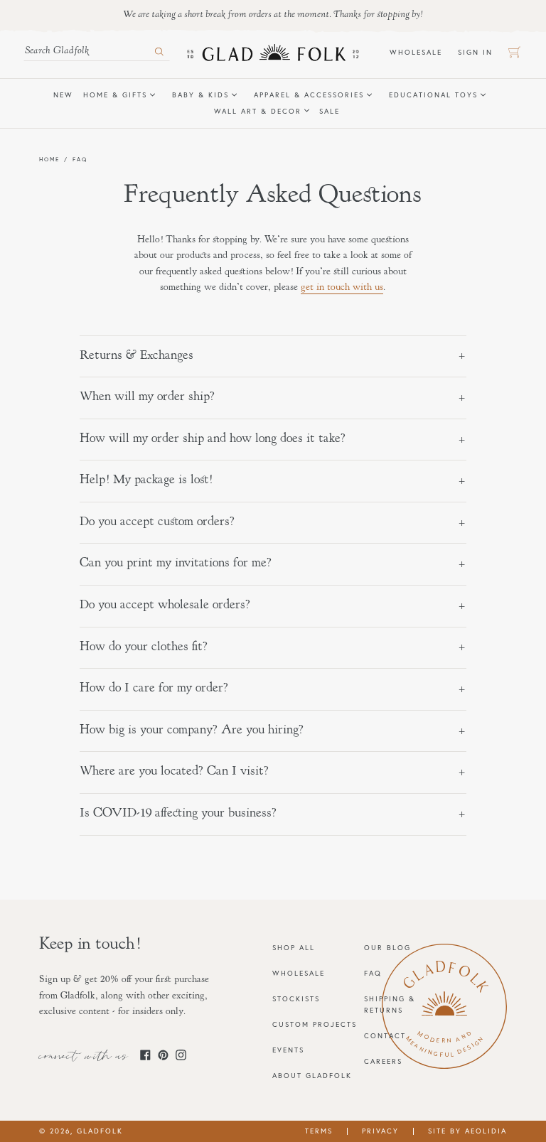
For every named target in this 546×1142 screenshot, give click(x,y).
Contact (385, 1035)
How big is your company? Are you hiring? (192, 730)
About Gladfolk (312, 1075)
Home (49, 159)
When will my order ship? (147, 397)
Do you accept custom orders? (157, 522)
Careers (383, 1061)
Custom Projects (314, 1024)
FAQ (373, 973)
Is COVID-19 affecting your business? (178, 813)
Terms (319, 1131)
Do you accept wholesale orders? (165, 605)
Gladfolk (100, 1131)
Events (288, 1050)
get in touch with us (342, 288)
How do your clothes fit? (144, 647)
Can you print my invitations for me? (176, 563)
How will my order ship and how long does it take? (213, 439)
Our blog (387, 947)
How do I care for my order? (154, 688)
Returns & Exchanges (136, 356)
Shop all (293, 947)
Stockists (296, 998)
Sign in (479, 52)
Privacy (380, 1131)
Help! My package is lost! (146, 480)
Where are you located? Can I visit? (174, 771)
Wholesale (420, 52)
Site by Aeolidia (467, 1131)
